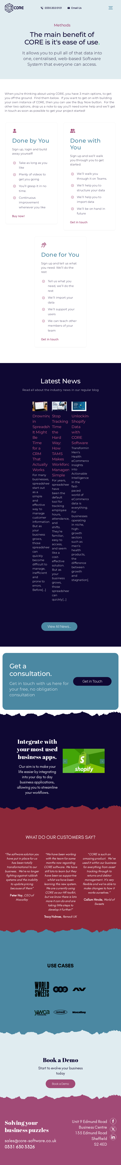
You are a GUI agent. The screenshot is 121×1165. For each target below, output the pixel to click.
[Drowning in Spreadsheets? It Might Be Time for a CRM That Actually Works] (39, 406)
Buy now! (18, 216)
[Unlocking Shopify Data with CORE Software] (79, 406)
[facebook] (113, 1121)
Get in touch (78, 222)
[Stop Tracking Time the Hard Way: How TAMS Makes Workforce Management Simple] (59, 406)
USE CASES (60, 966)
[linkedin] (113, 1137)
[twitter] (113, 1129)
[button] (65, 761)
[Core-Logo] (14, 4)
